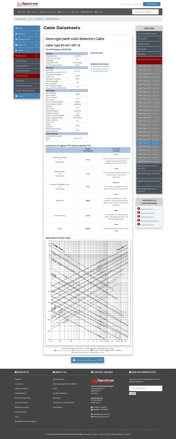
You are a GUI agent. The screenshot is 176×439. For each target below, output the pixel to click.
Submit (132, 393)
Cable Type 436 (149, 73)
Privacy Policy (137, 4)
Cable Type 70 (148, 121)
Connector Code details (101, 66)
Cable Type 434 (149, 66)
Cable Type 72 (148, 128)
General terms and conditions (64, 402)
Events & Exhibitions (60, 393)
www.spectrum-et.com (63, 350)
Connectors (19, 384)
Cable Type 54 (148, 99)
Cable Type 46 (148, 77)
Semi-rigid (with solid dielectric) (149, 59)
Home (23, 12)
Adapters (18, 379)
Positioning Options (23, 71)
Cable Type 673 (149, 110)
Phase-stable (141, 49)
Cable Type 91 (148, 154)
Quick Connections (21, 402)
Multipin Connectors (22, 407)
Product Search (22, 61)
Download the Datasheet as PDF (89, 360)
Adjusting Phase (21, 393)
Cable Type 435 (149, 70)
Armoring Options (22, 66)
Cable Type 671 (149, 106)
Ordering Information (100, 71)
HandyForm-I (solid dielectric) (148, 173)
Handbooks (20, 81)
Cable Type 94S (149, 161)
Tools (17, 416)
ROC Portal (152, 4)
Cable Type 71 (148, 125)
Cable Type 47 (148, 81)
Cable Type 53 (148, 95)
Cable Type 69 (148, 114)
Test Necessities (21, 412)
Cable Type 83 (148, 135)
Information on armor (100, 69)
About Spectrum (59, 379)
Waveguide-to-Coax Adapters (25, 421)
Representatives (49, 12)
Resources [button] (87, 12)
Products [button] (33, 12)
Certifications (57, 407)
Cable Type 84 (148, 139)
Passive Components (22, 398)
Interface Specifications (24, 86)
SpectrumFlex (142, 39)
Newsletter (57, 398)
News (55, 388)
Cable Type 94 (148, 157)
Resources (21, 56)
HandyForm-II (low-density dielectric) (147, 190)
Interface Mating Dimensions (26, 91)
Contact (100, 12)
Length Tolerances (147, 225)
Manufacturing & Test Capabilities (65, 384)
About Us (22, 45)
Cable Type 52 (148, 92)
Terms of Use (125, 4)
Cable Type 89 (148, 146)
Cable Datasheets (22, 76)
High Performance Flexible (147, 33)
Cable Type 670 (149, 103)
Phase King (141, 54)
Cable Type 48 (148, 84)
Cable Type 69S (149, 117)
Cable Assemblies (21, 388)
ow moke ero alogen (150, 221)
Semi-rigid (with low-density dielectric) (147, 167)
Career (76, 12)
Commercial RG (143, 44)
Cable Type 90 (148, 150)
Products (22, 34)
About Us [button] (64, 12)
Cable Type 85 (148, 143)
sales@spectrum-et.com (81, 350)
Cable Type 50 (148, 88)
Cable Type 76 (148, 132)
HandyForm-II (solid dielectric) (148, 181)
